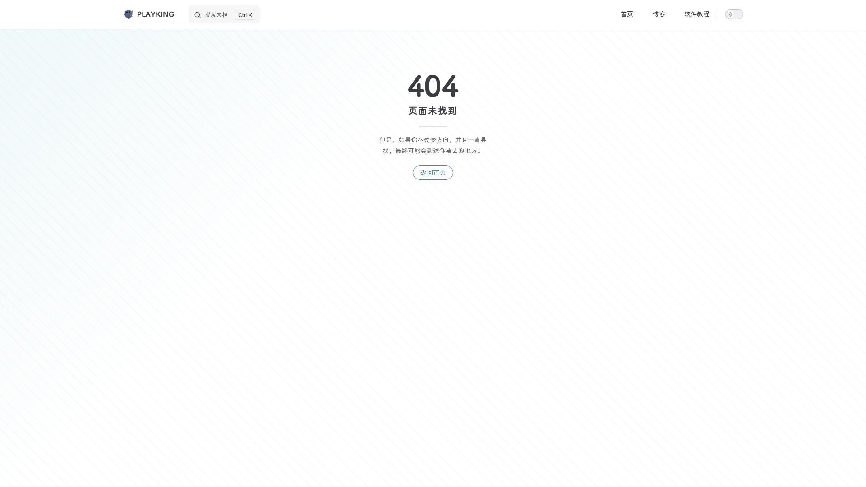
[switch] (734, 14)
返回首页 (433, 172)
